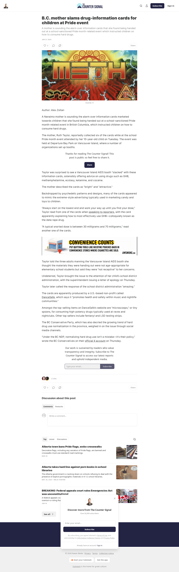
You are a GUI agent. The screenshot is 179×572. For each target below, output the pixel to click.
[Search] (141, 5)
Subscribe (157, 5)
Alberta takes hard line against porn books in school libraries (74, 468)
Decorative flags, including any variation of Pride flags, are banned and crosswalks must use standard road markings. (74, 451)
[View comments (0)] (53, 45)
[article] (89, 453)
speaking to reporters (101, 211)
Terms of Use (102, 535)
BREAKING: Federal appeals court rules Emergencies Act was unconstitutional (77, 492)
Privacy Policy (109, 538)
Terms (95, 553)
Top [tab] (44, 439)
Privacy (88, 553)
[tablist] (53, 406)
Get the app (102, 560)
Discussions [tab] (62, 439)
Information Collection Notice (88, 538)
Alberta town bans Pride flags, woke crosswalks (72, 446)
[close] (115, 498)
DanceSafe (48, 297)
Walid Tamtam (59, 480)
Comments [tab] (48, 406)
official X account (95, 340)
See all (47, 514)
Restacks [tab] (59, 406)
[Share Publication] (146, 5)
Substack (76, 566)
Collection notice (106, 553)
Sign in (170, 5)
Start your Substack (83, 560)
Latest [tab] (51, 439)
